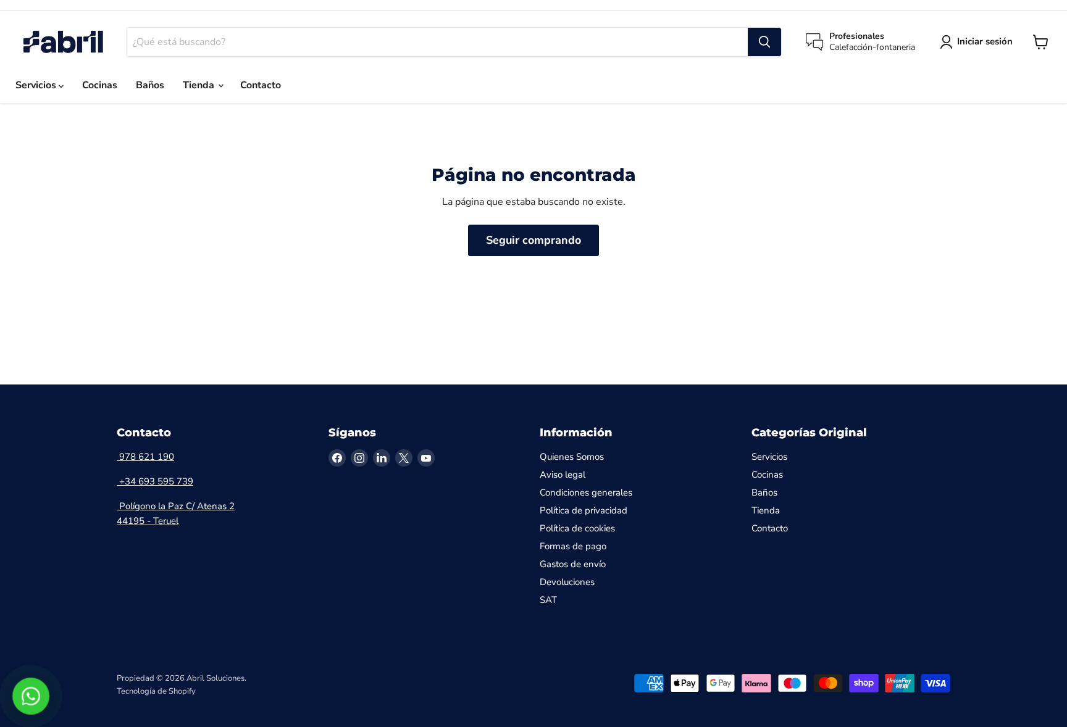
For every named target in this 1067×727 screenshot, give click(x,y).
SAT (548, 600)
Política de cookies (577, 528)
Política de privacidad (583, 510)
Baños (150, 85)
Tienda (200, 85)
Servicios (37, 85)
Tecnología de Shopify (156, 691)
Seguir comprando (533, 240)
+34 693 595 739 (155, 481)
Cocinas (99, 85)
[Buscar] (764, 42)
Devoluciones (567, 582)
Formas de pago (573, 546)
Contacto (260, 85)
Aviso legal (562, 474)
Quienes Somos (572, 457)
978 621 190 (145, 457)
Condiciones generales (586, 492)
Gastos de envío (573, 564)
